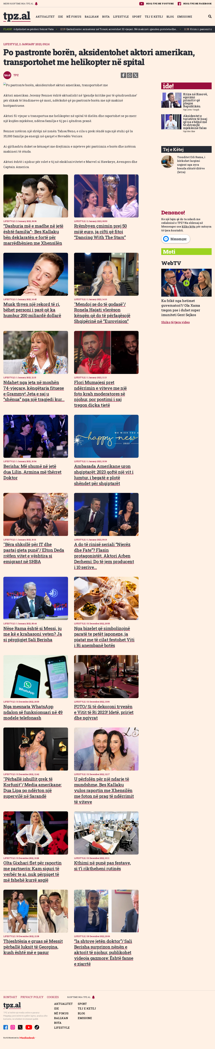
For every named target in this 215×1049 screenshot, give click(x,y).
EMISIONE (184, 16)
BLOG (170, 16)
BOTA (106, 16)
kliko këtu (189, 226)
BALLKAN (92, 16)
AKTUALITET (45, 16)
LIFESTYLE (121, 16)
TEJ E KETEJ (154, 16)
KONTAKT (10, 997)
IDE (60, 16)
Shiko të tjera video (175, 322)
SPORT (136, 16)
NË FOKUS (73, 16)
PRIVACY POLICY (32, 997)
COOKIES (53, 997)
